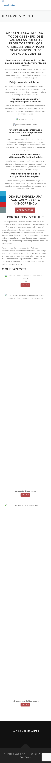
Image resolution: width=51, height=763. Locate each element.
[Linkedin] (14, 737)
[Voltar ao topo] (25, 747)
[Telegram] (36, 737)
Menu (46, 5)
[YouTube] (29, 737)
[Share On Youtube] (3, 204)
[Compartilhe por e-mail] (3, 210)
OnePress (39, 754)
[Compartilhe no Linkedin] (3, 199)
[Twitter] (22, 737)
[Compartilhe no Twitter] (3, 193)
